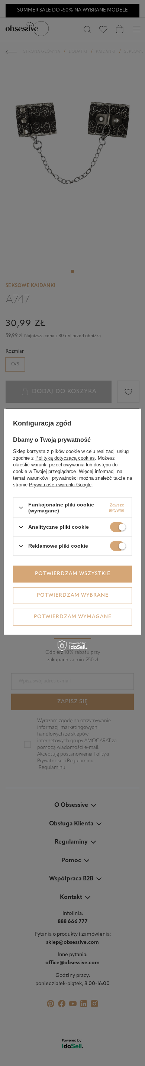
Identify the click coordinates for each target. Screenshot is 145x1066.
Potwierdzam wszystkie (72, 574)
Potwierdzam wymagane (73, 617)
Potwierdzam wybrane (73, 595)
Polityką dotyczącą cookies (65, 458)
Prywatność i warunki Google (60, 485)
